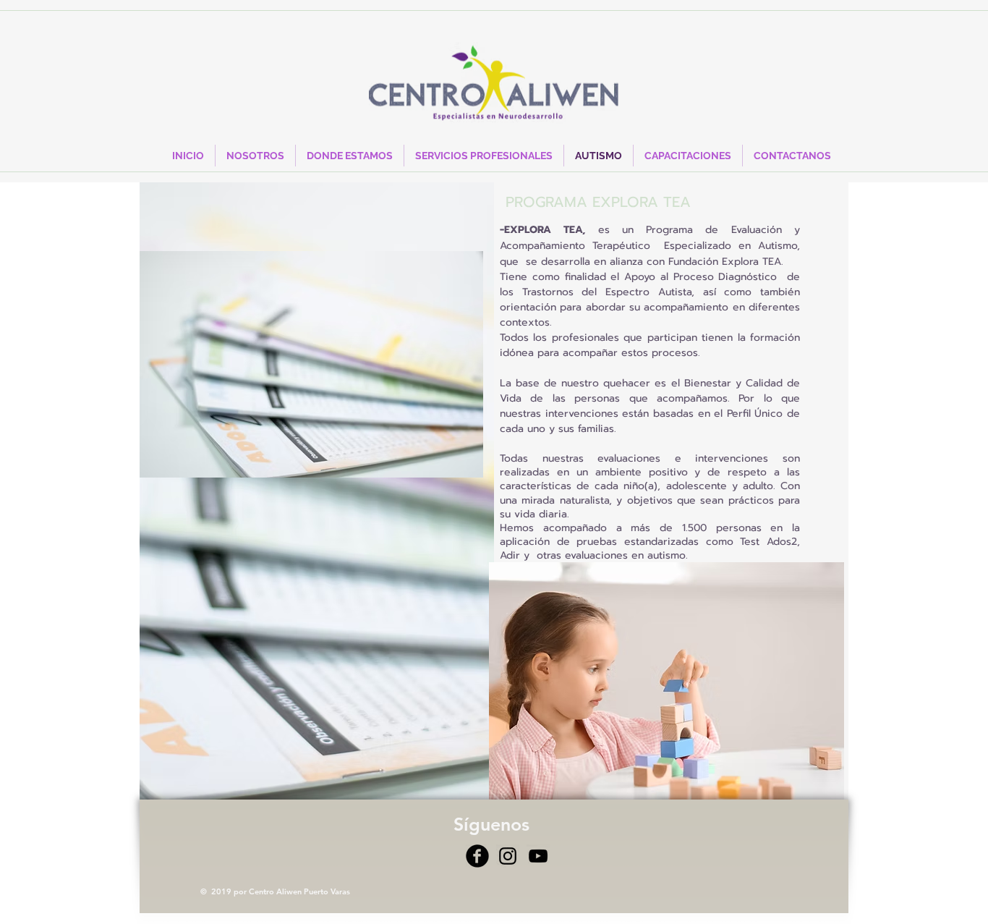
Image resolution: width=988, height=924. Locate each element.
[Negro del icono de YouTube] (538, 856)
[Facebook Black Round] (477, 856)
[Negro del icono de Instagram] (507, 856)
